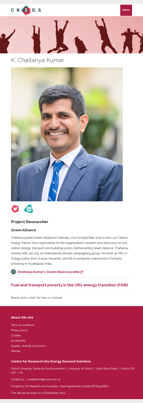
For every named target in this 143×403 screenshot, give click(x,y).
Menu (126, 10)
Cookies (16, 335)
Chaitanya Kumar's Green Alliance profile (48, 272)
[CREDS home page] (26, 10)
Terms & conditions (22, 325)
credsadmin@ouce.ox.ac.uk (44, 379)
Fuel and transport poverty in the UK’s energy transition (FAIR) (69, 285)
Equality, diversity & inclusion (28, 345)
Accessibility (18, 340)
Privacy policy (19, 330)
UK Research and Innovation (42, 386)
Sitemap (16, 351)
